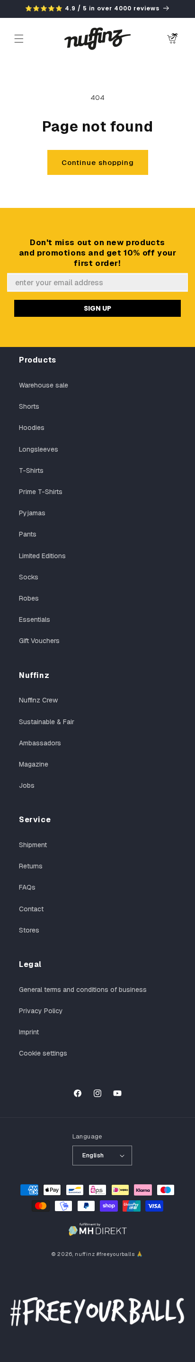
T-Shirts (31, 470)
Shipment (33, 845)
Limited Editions (42, 556)
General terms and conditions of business (83, 989)
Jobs (27, 785)
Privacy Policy (41, 1011)
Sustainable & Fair (46, 722)
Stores (29, 930)
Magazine (33, 764)
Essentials (34, 619)
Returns (31, 866)
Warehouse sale (43, 385)
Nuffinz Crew (38, 700)
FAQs (27, 887)
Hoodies (31, 427)
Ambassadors (40, 743)
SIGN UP (97, 308)
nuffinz (85, 1254)
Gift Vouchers (39, 640)
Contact (31, 909)
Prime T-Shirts (40, 491)
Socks (28, 577)
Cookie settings (43, 1053)
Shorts (29, 406)
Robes (29, 598)
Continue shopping (98, 162)
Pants (27, 534)
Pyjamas (32, 513)
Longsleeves (38, 449)
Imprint (29, 1032)
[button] (19, 38)
